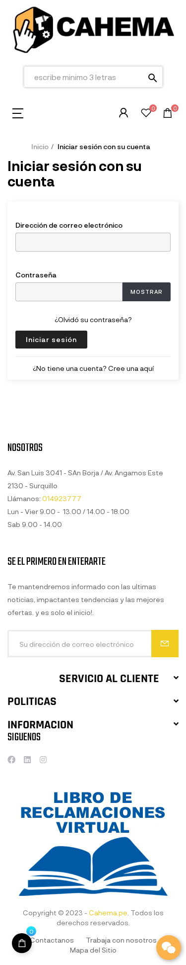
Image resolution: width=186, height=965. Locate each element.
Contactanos (52, 940)
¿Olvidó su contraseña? (93, 319)
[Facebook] (11, 760)
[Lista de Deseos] (146, 114)
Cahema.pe (108, 912)
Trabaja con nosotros (121, 940)
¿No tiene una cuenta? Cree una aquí (93, 368)
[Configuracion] (123, 112)
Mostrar (146, 291)
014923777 (61, 498)
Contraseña (36, 274)
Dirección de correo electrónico (69, 225)
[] (22, 943)
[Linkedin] (27, 760)
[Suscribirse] (165, 643)
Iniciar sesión (51, 339)
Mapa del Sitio (93, 950)
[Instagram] (43, 760)
